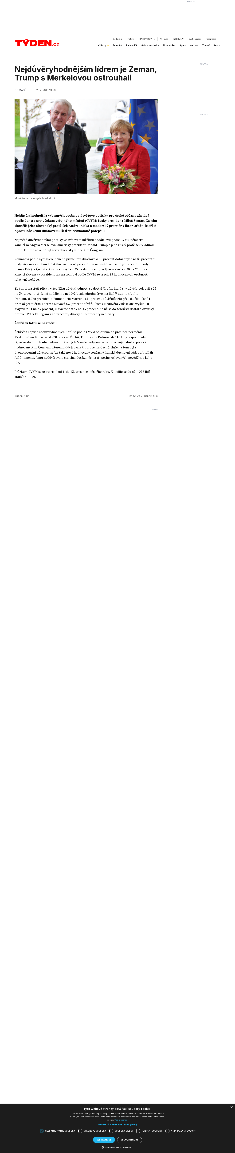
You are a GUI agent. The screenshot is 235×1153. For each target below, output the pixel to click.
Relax (216, 45)
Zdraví (206, 45)
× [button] (231, 1107)
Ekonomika (169, 45)
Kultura (194, 45)
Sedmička (117, 39)
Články (102, 45)
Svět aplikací (195, 39)
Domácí (117, 45)
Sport (182, 45)
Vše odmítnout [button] (129, 1139)
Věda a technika (150, 45)
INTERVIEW (178, 39)
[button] (117, 1124)
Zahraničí (131, 45)
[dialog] (117, 1128)
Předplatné (211, 39)
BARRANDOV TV (147, 39)
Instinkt (131, 39)
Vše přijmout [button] (104, 1139)
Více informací (121, 1119)
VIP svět (164, 39)
